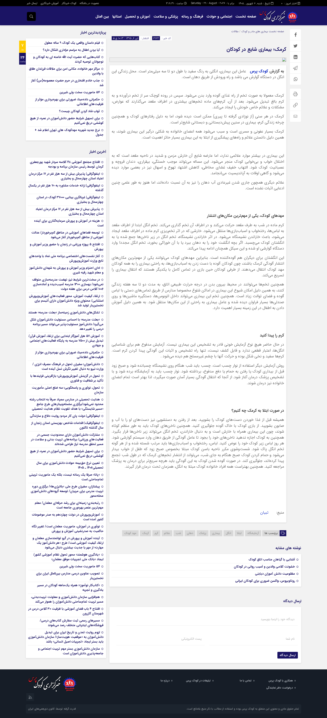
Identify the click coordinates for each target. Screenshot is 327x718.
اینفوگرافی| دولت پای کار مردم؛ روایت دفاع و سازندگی (65, 415)
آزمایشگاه (253, 533)
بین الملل (102, 16)
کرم (156, 533)
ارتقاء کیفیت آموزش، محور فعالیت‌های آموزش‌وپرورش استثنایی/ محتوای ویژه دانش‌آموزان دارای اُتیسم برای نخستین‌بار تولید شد (66, 301)
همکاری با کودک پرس (280, 680)
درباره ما (165, 680)
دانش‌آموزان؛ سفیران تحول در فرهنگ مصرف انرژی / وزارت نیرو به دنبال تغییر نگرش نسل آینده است (67, 366)
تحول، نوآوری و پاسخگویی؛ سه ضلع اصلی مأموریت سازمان (67, 390)
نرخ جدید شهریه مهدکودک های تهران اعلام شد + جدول (69, 132)
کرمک (145, 533)
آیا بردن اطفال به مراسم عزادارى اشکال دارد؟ (71, 49)
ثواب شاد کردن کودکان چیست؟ (79, 111)
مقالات (234, 31)
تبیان (264, 513)
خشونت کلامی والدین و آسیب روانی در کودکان (264, 566)
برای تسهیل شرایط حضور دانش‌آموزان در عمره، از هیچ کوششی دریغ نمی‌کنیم (66, 120)
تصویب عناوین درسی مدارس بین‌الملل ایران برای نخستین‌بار (69, 576)
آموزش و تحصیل (137, 16)
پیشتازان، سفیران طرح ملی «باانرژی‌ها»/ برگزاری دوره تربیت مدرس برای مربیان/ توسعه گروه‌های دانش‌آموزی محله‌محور (67, 491)
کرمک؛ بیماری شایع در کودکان (256, 49)
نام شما (290, 638)
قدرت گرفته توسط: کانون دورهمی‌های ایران (52, 709)
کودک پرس (259, 71)
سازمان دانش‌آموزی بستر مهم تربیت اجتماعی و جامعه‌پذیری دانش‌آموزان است (70, 651)
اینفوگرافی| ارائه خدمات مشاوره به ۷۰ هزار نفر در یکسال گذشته (65, 188)
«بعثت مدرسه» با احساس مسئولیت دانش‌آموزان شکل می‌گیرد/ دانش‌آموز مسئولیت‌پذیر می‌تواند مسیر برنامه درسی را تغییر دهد (66, 324)
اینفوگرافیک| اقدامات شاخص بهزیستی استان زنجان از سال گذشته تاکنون (67, 425)
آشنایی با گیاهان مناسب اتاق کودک (271, 559)
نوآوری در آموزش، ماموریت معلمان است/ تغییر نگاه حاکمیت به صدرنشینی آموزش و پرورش (67, 529)
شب (178, 533)
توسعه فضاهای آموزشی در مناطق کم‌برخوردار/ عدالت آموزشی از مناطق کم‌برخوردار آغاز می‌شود (67, 235)
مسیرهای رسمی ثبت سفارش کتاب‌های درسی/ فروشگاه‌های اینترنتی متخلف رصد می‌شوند (71, 623)
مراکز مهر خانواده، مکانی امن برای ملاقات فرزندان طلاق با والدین (66, 71)
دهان (190, 533)
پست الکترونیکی (191, 638)
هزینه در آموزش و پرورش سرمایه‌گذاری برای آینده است (68, 223)
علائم (167, 533)
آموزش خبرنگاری (50, 3)
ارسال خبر (32, 3)
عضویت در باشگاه (89, 3)
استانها (116, 16)
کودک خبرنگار (69, 3)
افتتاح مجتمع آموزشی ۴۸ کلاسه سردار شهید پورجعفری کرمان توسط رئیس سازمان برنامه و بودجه (66, 164)
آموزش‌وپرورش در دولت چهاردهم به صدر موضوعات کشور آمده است (67, 517)
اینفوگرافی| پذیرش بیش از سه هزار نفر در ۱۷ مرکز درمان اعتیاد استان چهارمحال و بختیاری (66, 176)
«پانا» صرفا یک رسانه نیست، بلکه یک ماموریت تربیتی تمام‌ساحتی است (66, 477)
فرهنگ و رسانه (192, 16)
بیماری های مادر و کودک (254, 31)
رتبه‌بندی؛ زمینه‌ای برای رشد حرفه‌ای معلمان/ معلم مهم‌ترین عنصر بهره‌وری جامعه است (69, 505)
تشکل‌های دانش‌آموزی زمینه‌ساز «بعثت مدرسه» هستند (64, 312)
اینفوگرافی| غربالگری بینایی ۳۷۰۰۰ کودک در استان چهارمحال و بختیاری (69, 199)
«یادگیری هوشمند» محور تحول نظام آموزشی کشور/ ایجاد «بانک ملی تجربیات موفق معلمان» (68, 557)
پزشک (202, 533)
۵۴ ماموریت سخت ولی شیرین (79, 92)
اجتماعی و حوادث (219, 16)
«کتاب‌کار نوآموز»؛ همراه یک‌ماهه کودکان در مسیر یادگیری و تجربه (70, 587)
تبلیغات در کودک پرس (198, 680)
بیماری (216, 533)
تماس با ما (246, 680)
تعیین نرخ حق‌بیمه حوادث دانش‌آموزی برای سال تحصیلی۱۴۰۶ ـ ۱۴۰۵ (69, 465)
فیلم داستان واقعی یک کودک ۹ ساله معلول (72, 42)
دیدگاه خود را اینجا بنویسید (278, 619)
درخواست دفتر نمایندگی (279, 688)
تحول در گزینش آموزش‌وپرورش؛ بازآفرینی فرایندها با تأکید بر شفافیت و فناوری (66, 378)
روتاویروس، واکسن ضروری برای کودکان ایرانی (265, 580)
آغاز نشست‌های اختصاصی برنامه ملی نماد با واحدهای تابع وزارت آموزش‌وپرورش (66, 258)
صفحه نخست (245, 16)
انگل (228, 533)
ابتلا (239, 533)
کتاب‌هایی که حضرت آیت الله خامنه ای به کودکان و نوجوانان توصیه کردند (68, 59)
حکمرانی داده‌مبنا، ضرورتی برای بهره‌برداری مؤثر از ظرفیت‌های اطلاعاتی (69, 102)
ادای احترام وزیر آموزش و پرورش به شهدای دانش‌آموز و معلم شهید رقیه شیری (66, 270)
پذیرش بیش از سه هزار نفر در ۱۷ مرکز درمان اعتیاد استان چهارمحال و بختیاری (69, 211)
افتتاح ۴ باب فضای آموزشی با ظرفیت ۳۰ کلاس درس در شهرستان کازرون (65, 611)
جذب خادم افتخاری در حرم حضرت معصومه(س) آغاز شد (67, 83)
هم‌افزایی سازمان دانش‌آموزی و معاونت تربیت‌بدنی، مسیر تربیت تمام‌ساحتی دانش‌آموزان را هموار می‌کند (67, 599)
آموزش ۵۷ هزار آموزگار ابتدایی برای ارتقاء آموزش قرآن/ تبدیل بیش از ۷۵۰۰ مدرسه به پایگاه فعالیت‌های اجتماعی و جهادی (65, 341)
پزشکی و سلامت (165, 16)
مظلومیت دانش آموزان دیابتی (275, 573)
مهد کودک (130, 533)
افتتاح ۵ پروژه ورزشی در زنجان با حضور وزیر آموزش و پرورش (66, 246)
